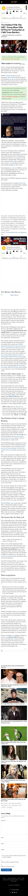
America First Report (15, 889)
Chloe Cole (22, 183)
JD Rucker (17, 885)
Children (5, 803)
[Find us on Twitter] (10, 892)
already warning (5, 556)
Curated (8, 22)
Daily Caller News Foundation (15, 803)
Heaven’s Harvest (14, 396)
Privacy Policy (14, 881)
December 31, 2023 (6, 38)
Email (2, 843)
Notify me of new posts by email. (7, 866)
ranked (15, 161)
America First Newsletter (11, 878)
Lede (10, 805)
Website (2, 849)
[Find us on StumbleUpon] (16, 892)
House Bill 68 (11, 77)
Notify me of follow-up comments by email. (10, 862)
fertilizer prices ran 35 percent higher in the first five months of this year (13, 448)
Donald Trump (4, 805)
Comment (3, 820)
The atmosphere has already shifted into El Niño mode (13, 366)
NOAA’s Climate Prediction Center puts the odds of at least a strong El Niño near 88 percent (13, 346)
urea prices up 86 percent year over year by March (12, 437)
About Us (4, 878)
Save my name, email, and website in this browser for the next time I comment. (14, 856)
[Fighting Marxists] (14, 240)
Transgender (9, 807)
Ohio (20, 805)
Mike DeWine (14, 805)
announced (9, 75)
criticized (14, 168)
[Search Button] (26, 2)
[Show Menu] (1, 2)
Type (5, 22)
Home (2, 22)
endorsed (7, 178)
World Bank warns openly (10, 503)
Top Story (4, 807)
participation (18, 158)
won (11, 163)
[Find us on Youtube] (12, 892)
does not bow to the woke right (10, 59)
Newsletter (22, 879)
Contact (19, 878)
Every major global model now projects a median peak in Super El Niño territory (12, 355)
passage (11, 79)
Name (2, 837)
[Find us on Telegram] (14, 892)
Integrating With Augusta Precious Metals (11, 879)
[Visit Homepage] (14, 2)
